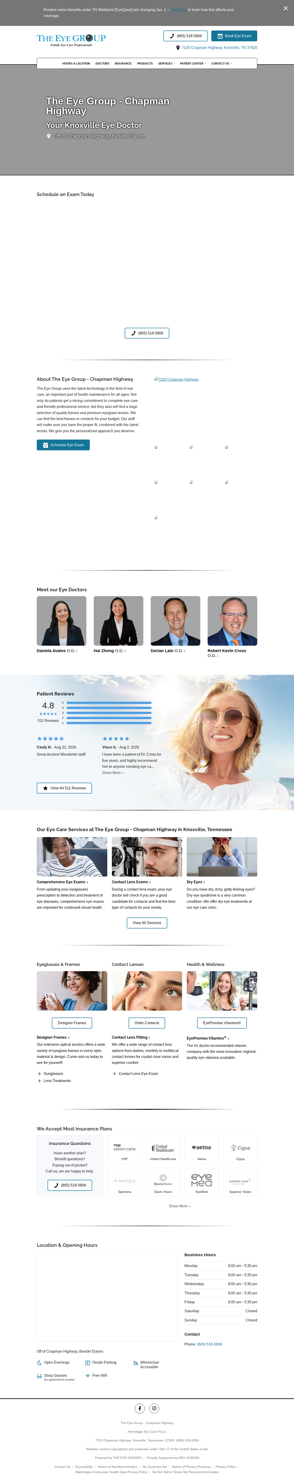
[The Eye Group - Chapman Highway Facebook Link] (140, 1408)
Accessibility (84, 1467)
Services (165, 63)
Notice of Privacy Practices (191, 1467)
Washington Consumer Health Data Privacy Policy (111, 1472)
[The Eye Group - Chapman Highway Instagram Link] (154, 1408)
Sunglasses (53, 1074)
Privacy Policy (226, 1467)
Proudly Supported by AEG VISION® (173, 1458)
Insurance (123, 63)
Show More (111, 773)
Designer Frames (52, 1037)
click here (179, 10)
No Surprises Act (155, 1467)
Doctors (102, 63)
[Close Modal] (285, 9)
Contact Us (220, 63)
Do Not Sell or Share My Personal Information (186, 1472)
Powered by (118, 1458)
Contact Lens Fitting (129, 1037)
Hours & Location (76, 63)
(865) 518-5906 (209, 1344)
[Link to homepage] (83, 40)
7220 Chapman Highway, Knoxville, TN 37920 (219, 48)
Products (145, 63)
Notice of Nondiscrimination (118, 1467)
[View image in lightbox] (176, 379)
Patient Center (192, 63)
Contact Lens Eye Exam (138, 1074)
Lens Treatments (57, 1081)
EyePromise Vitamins (206, 1038)
